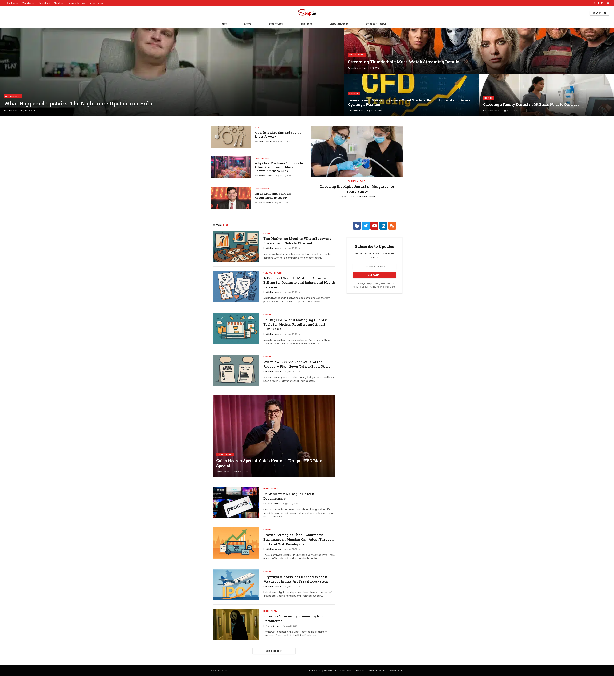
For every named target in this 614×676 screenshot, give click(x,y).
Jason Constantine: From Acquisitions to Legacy (273, 195)
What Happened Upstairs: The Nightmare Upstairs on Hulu (78, 103)
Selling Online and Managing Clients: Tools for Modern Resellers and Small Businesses (295, 324)
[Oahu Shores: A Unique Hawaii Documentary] (236, 502)
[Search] (607, 3)
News (247, 23)
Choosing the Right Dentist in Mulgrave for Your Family (357, 188)
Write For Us (28, 2)
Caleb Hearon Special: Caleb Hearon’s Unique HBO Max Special (269, 463)
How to (488, 98)
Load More (272, 651)
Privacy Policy (96, 2)
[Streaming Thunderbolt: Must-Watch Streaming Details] (479, 51)
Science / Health (376, 23)
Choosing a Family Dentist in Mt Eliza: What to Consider (531, 104)
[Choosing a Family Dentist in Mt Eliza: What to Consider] (546, 95)
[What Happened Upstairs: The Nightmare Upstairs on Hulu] (172, 72)
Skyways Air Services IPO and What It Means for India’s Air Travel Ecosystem (295, 579)
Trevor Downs (10, 110)
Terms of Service (76, 2)
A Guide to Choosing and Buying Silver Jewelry (278, 134)
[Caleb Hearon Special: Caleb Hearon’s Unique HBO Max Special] (274, 436)
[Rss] (392, 226)
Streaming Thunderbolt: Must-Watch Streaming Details (403, 61)
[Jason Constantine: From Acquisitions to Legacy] (231, 198)
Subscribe (599, 12)
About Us (58, 2)
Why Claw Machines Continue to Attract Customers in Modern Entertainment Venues (279, 167)
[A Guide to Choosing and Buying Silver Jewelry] (231, 137)
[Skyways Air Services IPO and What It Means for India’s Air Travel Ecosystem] (236, 585)
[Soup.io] (307, 13)
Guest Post (44, 2)
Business (306, 23)
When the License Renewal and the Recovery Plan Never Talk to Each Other (296, 364)
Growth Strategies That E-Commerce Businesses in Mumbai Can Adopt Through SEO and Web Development (298, 539)
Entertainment (339, 23)
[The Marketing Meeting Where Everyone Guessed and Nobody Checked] (236, 246)
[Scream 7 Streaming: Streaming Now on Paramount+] (236, 624)
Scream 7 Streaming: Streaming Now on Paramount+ (296, 618)
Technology (276, 23)
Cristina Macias (356, 110)
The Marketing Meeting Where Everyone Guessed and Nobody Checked (297, 240)
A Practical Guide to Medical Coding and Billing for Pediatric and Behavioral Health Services (299, 282)
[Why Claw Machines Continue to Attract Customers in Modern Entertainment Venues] (231, 167)
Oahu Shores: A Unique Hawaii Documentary (288, 496)
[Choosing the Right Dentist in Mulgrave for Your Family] (357, 151)
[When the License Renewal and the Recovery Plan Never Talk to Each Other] (236, 370)
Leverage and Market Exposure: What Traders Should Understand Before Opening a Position (409, 102)
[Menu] (7, 12)
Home (223, 23)
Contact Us (12, 2)
